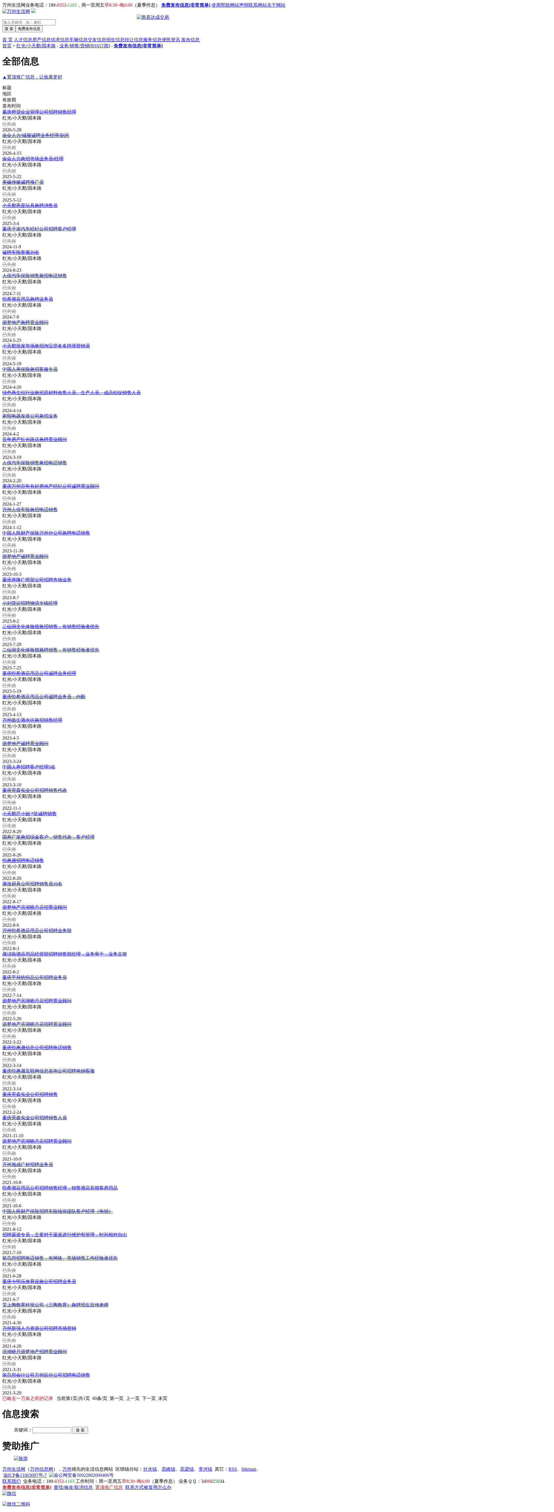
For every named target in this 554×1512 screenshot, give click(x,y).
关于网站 (276, 5)
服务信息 (152, 39)
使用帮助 (221, 5)
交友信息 (97, 39)
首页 (7, 45)
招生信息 (115, 39)
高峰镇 (168, 1469)
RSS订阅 (99, 45)
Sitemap (249, 1469)
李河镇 (205, 1469)
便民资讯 (171, 39)
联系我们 (11, 1481)
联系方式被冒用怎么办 (148, 1487)
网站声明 (239, 5)
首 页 (7, 39)
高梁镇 (187, 1469)
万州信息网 (41, 1469)
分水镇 (150, 1469)
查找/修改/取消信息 (73, 1487)
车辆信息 (78, 39)
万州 (67, 1469)
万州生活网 (13, 1469)
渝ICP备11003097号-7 (25, 1475)
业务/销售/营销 (74, 45)
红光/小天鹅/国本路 (36, 45)
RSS (233, 1469)
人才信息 (23, 39)
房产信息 (41, 39)
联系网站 (257, 5)
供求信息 (60, 39)
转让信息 (134, 39)
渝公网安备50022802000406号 (84, 1475)
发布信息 (190, 39)
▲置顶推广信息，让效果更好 (32, 77)
